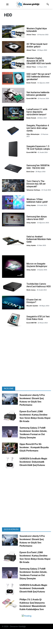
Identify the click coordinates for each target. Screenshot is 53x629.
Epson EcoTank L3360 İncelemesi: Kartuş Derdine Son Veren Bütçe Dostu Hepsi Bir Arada (35, 416)
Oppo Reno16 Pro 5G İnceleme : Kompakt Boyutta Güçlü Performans (34, 447)
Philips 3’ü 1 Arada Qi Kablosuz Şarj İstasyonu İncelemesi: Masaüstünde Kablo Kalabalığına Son (33, 604)
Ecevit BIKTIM (31, 98)
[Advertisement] (26, 357)
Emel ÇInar (30, 171)
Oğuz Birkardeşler (32, 134)
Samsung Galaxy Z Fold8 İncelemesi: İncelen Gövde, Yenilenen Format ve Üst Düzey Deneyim (33, 433)
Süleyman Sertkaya (33, 190)
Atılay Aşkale (31, 205)
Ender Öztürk (31, 83)
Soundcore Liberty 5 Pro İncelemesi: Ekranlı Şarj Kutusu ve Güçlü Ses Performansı (32, 400)
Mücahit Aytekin (32, 306)
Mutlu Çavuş (30, 290)
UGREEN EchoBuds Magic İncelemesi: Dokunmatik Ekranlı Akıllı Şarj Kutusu (33, 462)
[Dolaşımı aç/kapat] (7, 4)
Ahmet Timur (31, 34)
